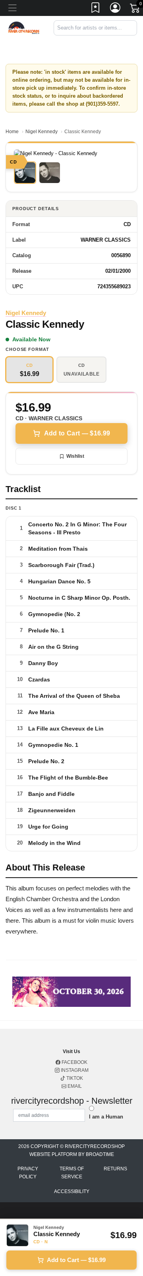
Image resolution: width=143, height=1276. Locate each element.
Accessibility (71, 1191)
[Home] (24, 27)
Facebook (73, 1062)
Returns (115, 1169)
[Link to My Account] (115, 9)
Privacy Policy (27, 1173)
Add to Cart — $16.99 (77, 433)
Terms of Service (72, 1173)
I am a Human (106, 1117)
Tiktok (74, 1078)
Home (12, 131)
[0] (135, 10)
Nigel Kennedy (41, 131)
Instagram (74, 1070)
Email (74, 1086)
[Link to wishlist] (95, 9)
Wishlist (75, 456)
